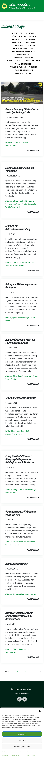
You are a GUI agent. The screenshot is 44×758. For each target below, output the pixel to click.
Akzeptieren (22, 734)
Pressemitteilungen (24, 57)
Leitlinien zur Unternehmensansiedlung (17, 227)
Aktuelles (17, 33)
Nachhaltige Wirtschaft (24, 51)
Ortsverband (23, 54)
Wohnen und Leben (24, 70)
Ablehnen (22, 740)
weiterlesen (33, 150)
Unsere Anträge (32, 61)
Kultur (31, 45)
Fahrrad (14, 142)
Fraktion (16, 42)
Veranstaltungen (23, 64)
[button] (40, 711)
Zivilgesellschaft (23, 73)
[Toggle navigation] (40, 16)
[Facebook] (19, 699)
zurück (7, 672)
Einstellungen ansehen (22, 746)
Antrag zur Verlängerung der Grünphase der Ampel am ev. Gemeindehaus (19, 616)
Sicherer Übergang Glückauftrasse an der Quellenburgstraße (21, 111)
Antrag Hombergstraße (16, 563)
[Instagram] (24, 699)
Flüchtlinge (29, 39)
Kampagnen (30, 42)
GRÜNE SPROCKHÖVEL (19, 4)
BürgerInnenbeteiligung (24, 36)
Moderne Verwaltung (23, 48)
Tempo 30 (24, 431)
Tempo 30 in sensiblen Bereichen (20, 397)
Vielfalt (33, 67)
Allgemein (30, 33)
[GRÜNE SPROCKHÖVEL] (4, 6)
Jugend (14, 318)
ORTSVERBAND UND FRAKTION (21, 8)
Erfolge (16, 39)
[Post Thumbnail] (22, 92)
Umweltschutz (14, 61)
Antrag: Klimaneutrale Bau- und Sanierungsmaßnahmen (20, 341)
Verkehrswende (18, 67)
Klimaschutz (19, 45)
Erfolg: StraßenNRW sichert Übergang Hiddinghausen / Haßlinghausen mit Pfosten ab (19, 459)
